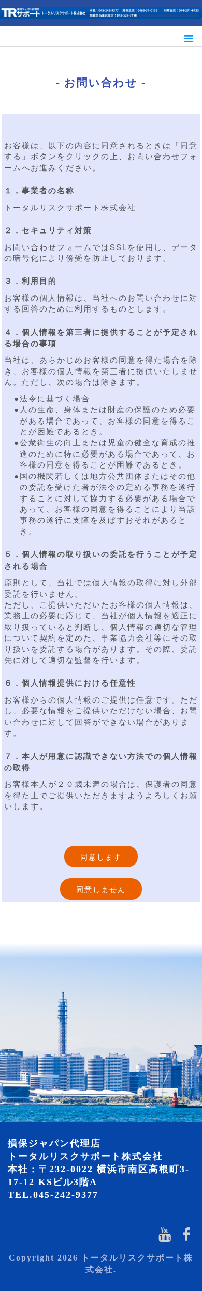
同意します (101, 856)
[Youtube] (165, 1234)
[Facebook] (187, 1234)
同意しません (101, 889)
